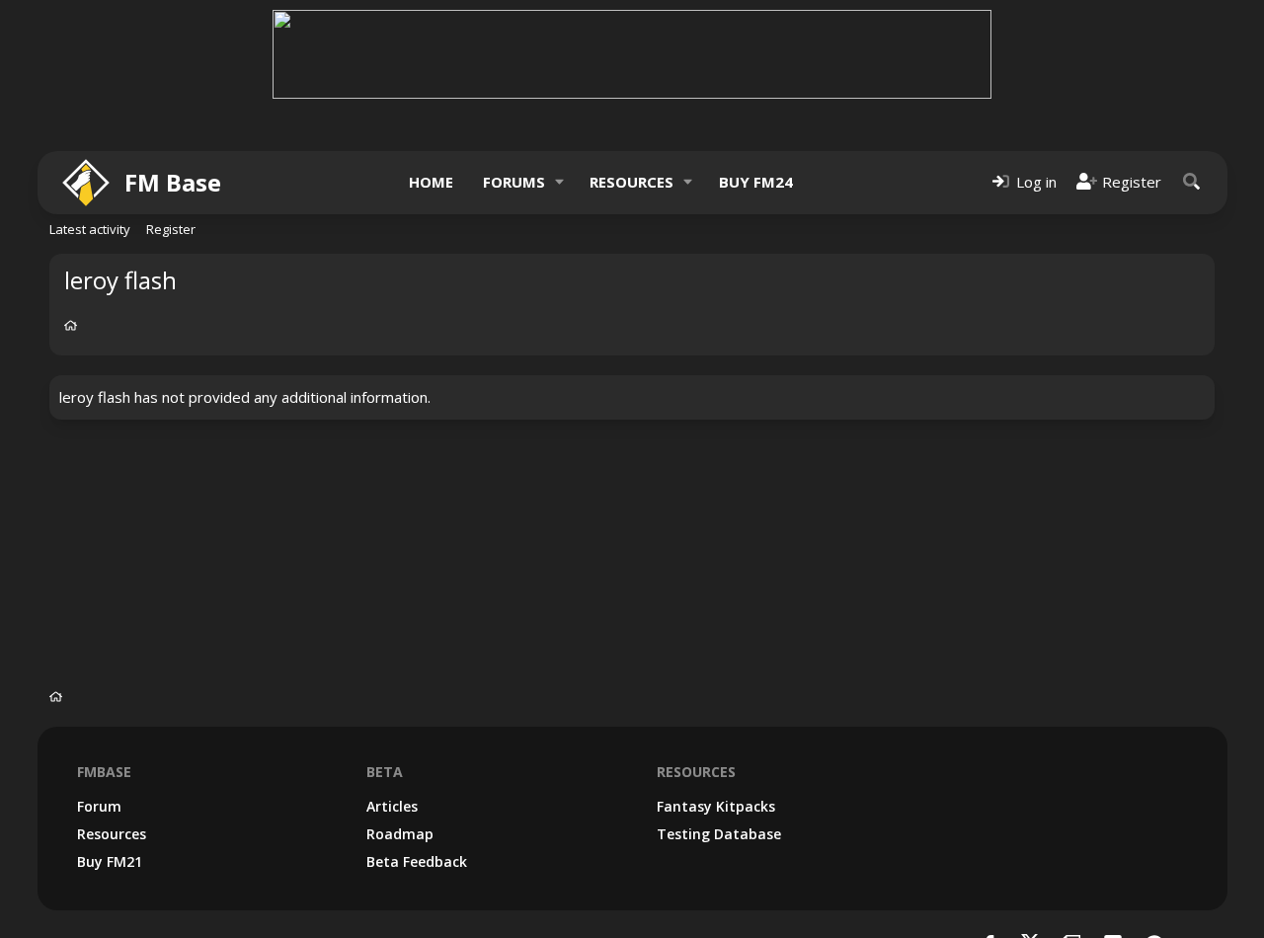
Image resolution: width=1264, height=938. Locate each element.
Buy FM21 (109, 861)
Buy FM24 (756, 182)
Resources (631, 182)
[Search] (1192, 182)
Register (171, 229)
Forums (514, 182)
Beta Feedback (416, 861)
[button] (559, 182)
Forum (99, 806)
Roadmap (400, 833)
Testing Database (719, 833)
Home (431, 182)
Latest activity (89, 229)
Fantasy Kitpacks (716, 806)
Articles (392, 806)
